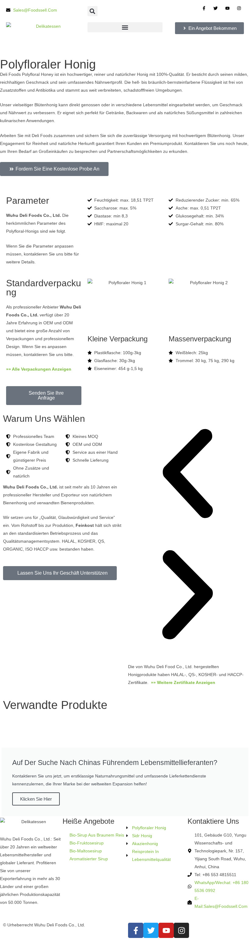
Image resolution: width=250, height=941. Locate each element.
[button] (93, 11)
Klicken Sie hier (36, 799)
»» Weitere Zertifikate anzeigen (183, 682)
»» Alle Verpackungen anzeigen (39, 369)
